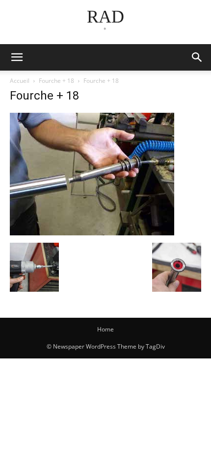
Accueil (19, 80)
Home (105, 329)
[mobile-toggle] (16, 57)
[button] (197, 57)
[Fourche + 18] (92, 232)
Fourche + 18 (56, 80)
